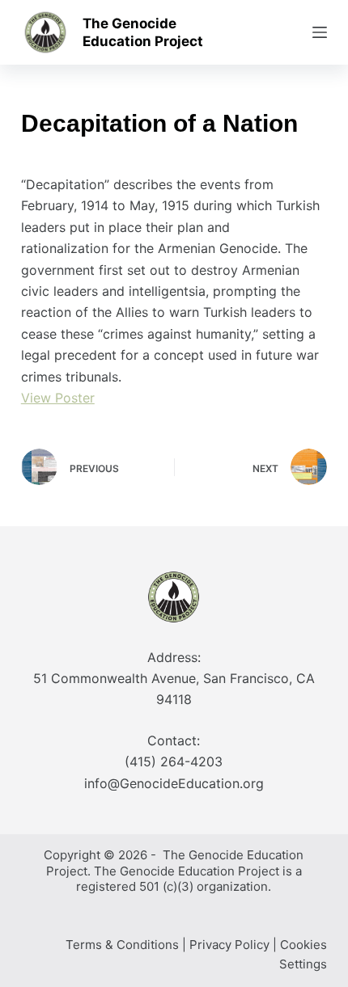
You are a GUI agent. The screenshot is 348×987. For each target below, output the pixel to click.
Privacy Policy (229, 944)
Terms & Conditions (122, 944)
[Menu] (319, 32)
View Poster (58, 398)
